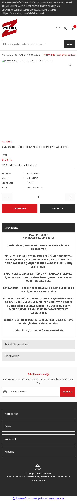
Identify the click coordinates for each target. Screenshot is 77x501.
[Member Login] (65, 28)
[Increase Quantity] (70, 197)
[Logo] (9, 28)
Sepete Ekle (19, 208)
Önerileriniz (12, 356)
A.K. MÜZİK (32, 178)
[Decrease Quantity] (7, 197)
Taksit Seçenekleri (16, 344)
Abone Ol (67, 391)
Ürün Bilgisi (11, 228)
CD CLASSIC (33, 173)
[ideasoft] (20, 498)
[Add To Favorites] (69, 64)
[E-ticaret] (38, 498)
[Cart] (73, 28)
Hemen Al (57, 208)
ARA (69, 43)
